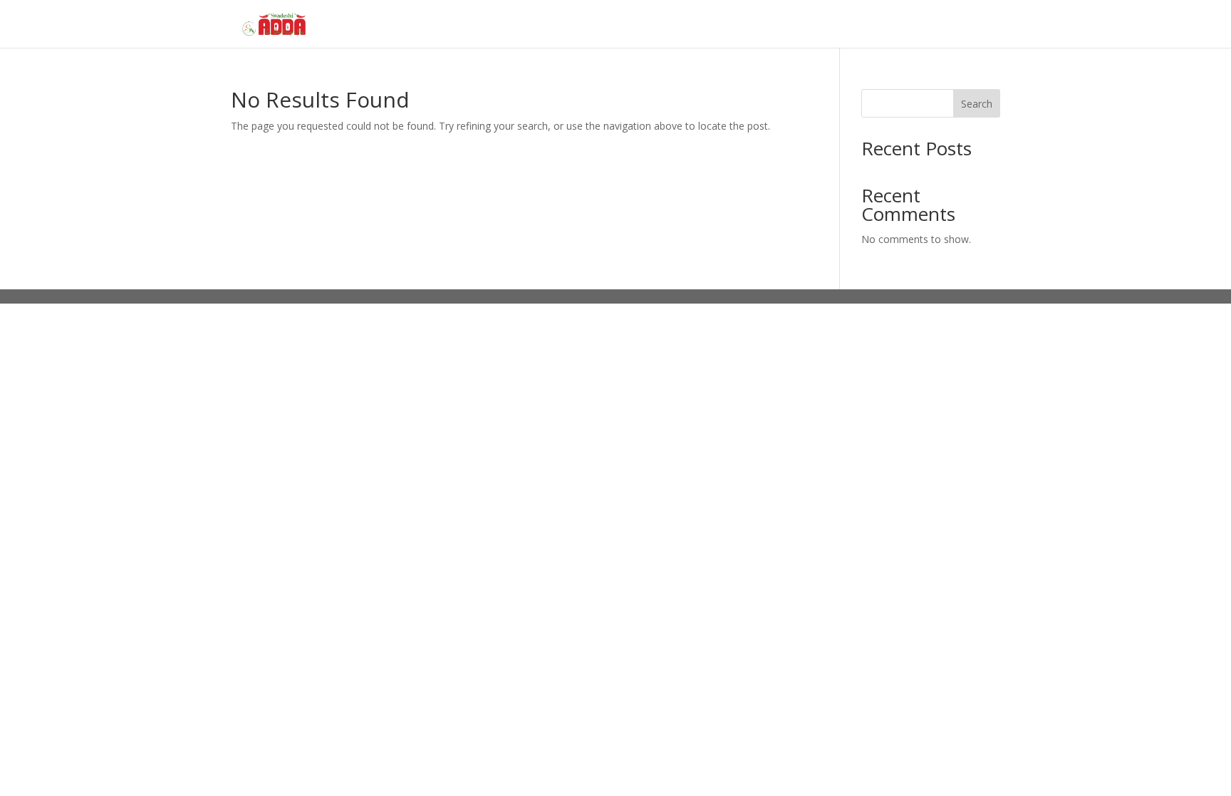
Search (976, 103)
